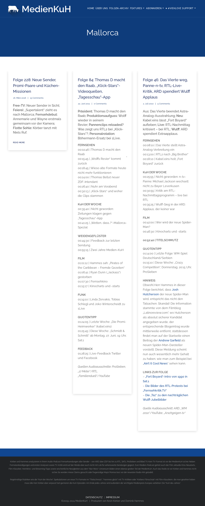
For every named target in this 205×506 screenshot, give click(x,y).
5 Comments (163, 103)
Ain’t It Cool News (156, 363)
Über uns (101, 8)
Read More (19, 142)
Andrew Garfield (169, 340)
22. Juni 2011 (84, 103)
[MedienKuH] (40, 8)
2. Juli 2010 (148, 103)
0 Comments (100, 103)
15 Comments (36, 98)
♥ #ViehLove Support (179, 8)
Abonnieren (154, 8)
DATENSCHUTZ (94, 497)
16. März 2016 (19, 98)
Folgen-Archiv (119, 8)
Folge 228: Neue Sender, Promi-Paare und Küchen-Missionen (36, 86)
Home (90, 8)
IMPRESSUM (112, 497)
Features (136, 8)
